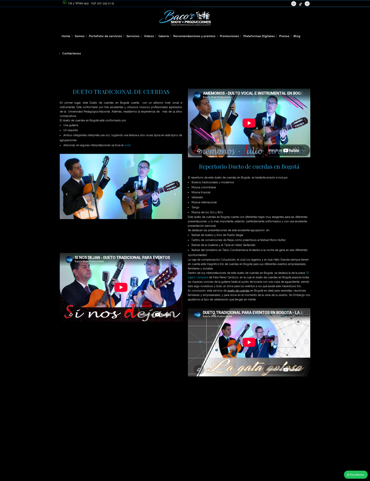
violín (127, 145)
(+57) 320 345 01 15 (102, 3)
